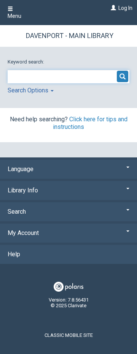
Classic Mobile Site (69, 335)
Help (14, 254)
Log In (125, 8)
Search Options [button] (29, 90)
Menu (14, 16)
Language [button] (20, 169)
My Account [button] (23, 233)
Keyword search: (26, 62)
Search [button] (17, 211)
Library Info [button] (23, 190)
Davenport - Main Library (69, 36)
